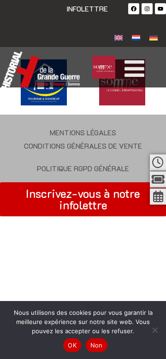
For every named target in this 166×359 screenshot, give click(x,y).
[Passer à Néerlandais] (136, 37)
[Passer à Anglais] (118, 37)
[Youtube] (160, 8)
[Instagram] (147, 8)
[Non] (154, 330)
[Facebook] (133, 8)
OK (72, 345)
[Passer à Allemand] (153, 37)
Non (96, 345)
